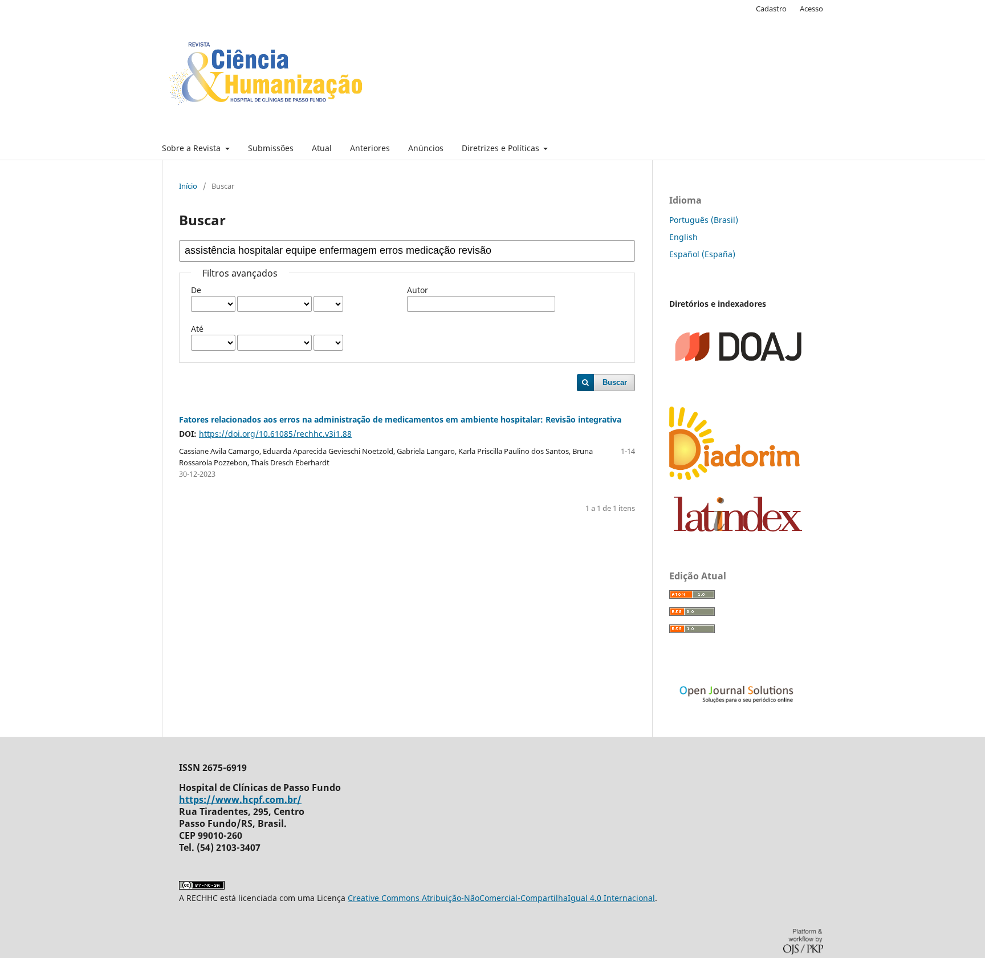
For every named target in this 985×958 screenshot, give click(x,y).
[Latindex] (738, 528)
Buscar (615, 382)
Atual (322, 148)
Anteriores (370, 148)
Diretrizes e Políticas (502, 148)
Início (188, 186)
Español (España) (702, 254)
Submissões (271, 148)
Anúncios (425, 148)
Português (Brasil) (703, 219)
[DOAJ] (737, 390)
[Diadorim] (737, 481)
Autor (417, 290)
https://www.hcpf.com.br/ (240, 799)
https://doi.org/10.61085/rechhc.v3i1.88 (275, 433)
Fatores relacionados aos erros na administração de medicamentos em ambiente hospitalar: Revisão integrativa (400, 419)
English (683, 237)
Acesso (811, 8)
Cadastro (771, 8)
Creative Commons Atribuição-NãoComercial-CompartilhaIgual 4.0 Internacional (501, 897)
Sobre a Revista (192, 148)
